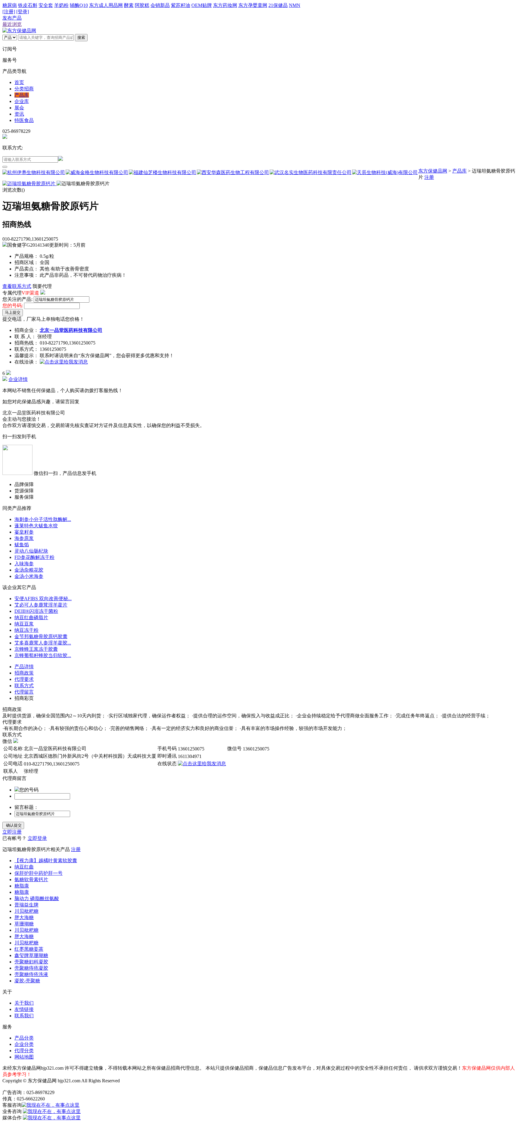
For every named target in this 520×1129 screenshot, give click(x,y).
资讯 (19, 114)
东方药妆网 (225, 5)
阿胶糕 (142, 5)
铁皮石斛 (27, 5)
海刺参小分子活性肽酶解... (42, 519)
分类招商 (24, 88)
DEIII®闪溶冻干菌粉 (36, 611)
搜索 (81, 37)
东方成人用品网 (106, 5)
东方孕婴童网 (252, 5)
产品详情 (24, 666)
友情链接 (24, 1009)
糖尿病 (9, 5)
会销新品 (160, 5)
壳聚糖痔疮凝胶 (31, 968)
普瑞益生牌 (26, 904)
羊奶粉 (61, 5)
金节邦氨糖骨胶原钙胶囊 (40, 636)
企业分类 (24, 1044)
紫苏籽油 (180, 5)
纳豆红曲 (24, 866)
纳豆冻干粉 (26, 630)
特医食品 (24, 120)
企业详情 (18, 379)
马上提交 (12, 312)
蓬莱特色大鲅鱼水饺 (36, 525)
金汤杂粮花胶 (28, 569)
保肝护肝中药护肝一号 (38, 873)
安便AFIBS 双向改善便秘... (43, 598)
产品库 (21, 95)
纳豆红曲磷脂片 (31, 617)
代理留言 (24, 691)
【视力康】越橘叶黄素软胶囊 (45, 860)
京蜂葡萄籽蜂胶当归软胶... (42, 655)
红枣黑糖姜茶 (28, 949)
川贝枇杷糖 (26, 911)
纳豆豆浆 (24, 623)
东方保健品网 (432, 170)
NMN (294, 5)
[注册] (8, 11)
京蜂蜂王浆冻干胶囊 (36, 649)
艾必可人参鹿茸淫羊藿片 (40, 604)
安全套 (46, 5)
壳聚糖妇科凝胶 (31, 961)
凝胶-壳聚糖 (27, 980)
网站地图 (24, 1056)
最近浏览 (12, 24)
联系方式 (24, 685)
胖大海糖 (24, 917)
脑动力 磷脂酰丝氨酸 (36, 898)
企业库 (21, 101)
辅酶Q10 (79, 5)
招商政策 (24, 672)
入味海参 (24, 563)
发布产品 (12, 17)
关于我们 (24, 1003)
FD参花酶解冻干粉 (34, 557)
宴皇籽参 (24, 532)
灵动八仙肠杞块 (31, 551)
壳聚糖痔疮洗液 (31, 974)
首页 (19, 82)
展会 (19, 107)
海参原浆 (24, 538)
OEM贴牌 (201, 5)
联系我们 (24, 1015)
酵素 (129, 5)
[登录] (22, 11)
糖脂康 (21, 885)
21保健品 (278, 5)
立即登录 (37, 838)
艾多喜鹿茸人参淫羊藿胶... (42, 642)
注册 (429, 177)
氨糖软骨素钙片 (31, 879)
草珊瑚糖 (24, 923)
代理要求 (24, 679)
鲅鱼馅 (21, 544)
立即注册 (12, 831)
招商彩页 (24, 698)
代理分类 (24, 1050)
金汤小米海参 (28, 576)
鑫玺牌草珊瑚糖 (31, 955)
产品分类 (24, 1037)
